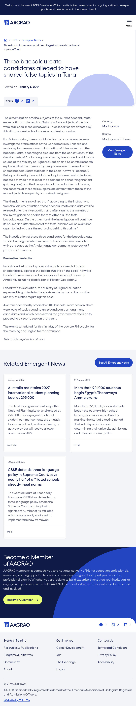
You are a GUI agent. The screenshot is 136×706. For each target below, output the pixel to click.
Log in (60, 669)
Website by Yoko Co (17, 700)
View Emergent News (117, 152)
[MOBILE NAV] (129, 22)
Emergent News (31, 40)
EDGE (14, 40)
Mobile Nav (129, 22)
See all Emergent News (114, 362)
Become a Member (20, 599)
